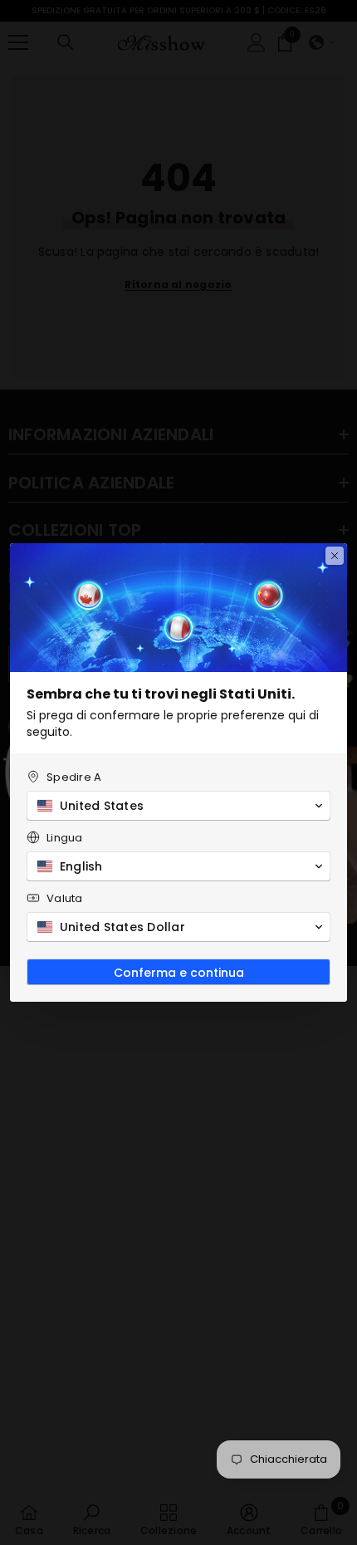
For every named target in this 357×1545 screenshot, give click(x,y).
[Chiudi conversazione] (334, 556)
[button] (178, 806)
